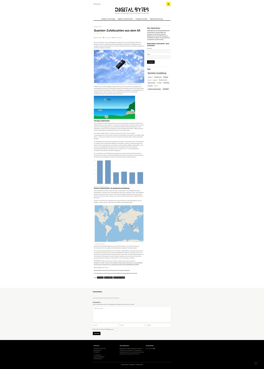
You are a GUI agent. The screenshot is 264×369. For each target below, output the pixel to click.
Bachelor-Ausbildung (157, 73)
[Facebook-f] (146, 348)
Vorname (149, 48)
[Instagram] (152, 348)
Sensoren (150, 85)
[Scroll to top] (256, 363)
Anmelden (151, 62)
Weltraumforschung (156, 19)
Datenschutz (139, 364)
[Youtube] (154, 348)
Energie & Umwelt (141, 19)
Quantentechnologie (119, 277)
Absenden (96, 333)
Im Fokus (149, 80)
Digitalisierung (150, 77)
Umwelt (166, 89)
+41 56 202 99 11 (97, 354)
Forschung (100, 277)
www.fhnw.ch (124, 364)
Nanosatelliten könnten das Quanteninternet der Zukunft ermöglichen (112, 270)
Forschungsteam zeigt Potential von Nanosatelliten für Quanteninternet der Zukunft (115, 273)
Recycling (166, 82)
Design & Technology (108, 19)
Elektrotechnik (157, 77)
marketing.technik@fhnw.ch (99, 356)
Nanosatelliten (108, 277)
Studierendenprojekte (154, 89)
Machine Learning (163, 80)
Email (148, 54)
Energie (165, 77)
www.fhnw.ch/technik (98, 358)
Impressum (132, 364)
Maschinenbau (151, 82)
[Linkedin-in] (150, 348)
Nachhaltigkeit (159, 82)
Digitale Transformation (125, 19)
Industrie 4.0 (155, 80)
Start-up (156, 85)
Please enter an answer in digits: (100, 329)
